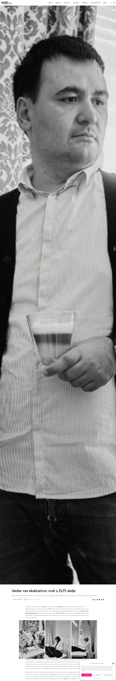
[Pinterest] (101, 600)
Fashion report (17, 599)
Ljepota (58, 2)
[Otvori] (114, 2)
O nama (96, 678)
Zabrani (97, 674)
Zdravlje (75, 2)
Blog (104, 2)
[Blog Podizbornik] (107, 2)
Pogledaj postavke (109, 674)
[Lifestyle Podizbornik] (70, 2)
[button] (113, 663)
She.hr (32, 599)
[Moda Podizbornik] (53, 2)
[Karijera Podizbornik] (88, 2)
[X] (95, 600)
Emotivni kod (95, 2)
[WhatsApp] (99, 600)
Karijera (84, 2)
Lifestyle (66, 2)
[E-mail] (103, 600)
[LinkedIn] (97, 600)
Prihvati (86, 674)
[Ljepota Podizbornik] (61, 2)
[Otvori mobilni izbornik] (110, 2)
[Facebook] (93, 600)
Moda (50, 2)
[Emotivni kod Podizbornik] (100, 2)
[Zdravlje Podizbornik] (79, 2)
